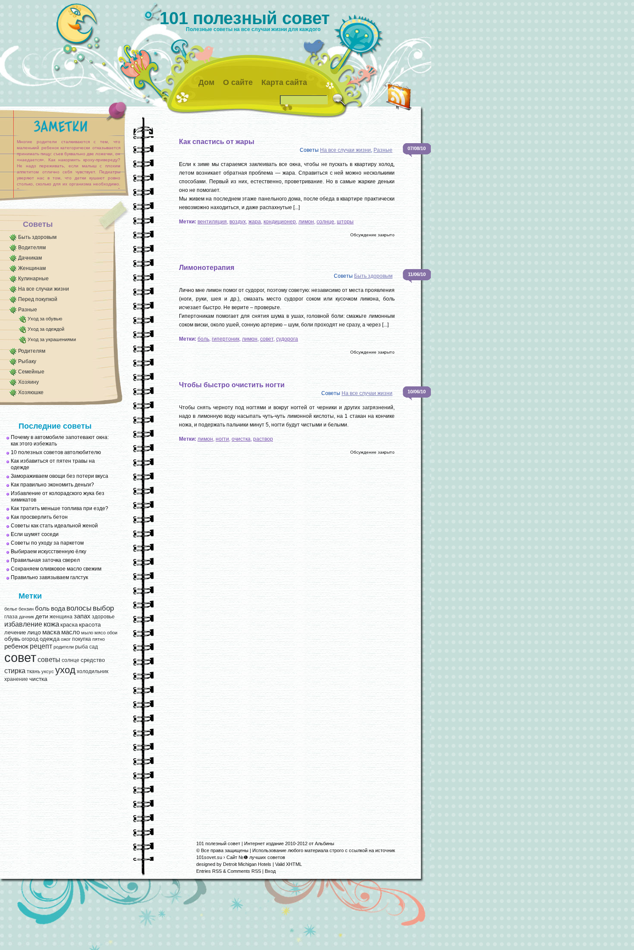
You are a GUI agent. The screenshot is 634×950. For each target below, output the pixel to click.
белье (10, 608)
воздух (237, 222)
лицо (34, 632)
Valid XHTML (288, 864)
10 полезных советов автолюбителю (56, 452)
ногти (222, 439)
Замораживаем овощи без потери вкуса (59, 476)
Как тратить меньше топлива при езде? (59, 508)
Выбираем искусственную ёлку (48, 552)
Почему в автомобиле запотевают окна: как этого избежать (60, 440)
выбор (103, 608)
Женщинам (32, 268)
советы (49, 659)
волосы (78, 608)
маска (51, 632)
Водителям (32, 248)
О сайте (238, 82)
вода (58, 608)
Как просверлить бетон (39, 517)
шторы (345, 222)
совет (20, 657)
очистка (241, 439)
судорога (287, 339)
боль (42, 608)
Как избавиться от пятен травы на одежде (53, 464)
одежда (50, 639)
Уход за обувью (45, 318)
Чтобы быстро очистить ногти (232, 385)
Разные (27, 310)
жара (254, 222)
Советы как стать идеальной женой (54, 526)
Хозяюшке (31, 392)
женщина (61, 617)
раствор (263, 439)
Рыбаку (27, 361)
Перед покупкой (37, 299)
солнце (70, 660)
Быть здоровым (37, 237)
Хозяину (28, 382)
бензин (26, 608)
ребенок (16, 646)
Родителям (31, 351)
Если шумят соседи (35, 534)
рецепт (41, 646)
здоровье (103, 617)
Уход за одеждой (46, 329)
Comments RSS (244, 871)
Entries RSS (209, 871)
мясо (100, 632)
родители (63, 646)
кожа (51, 624)
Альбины (324, 843)
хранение (16, 679)
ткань (33, 671)
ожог (66, 639)
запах (82, 616)
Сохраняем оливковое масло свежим (56, 569)
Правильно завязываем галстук (49, 577)
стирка (14, 670)
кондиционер (280, 222)
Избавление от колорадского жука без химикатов (57, 496)
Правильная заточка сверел (45, 560)
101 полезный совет (245, 18)
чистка (38, 679)
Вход (270, 871)
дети (41, 616)
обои (112, 632)
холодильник (92, 671)
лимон (306, 222)
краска (69, 624)
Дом (206, 82)
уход (65, 670)
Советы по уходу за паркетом (47, 543)
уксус (47, 671)
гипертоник (225, 339)
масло (70, 632)
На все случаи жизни (43, 289)
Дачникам (30, 258)
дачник (26, 616)
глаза (11, 617)
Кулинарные (33, 279)
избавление (23, 624)
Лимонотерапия (206, 267)
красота (90, 624)
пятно (98, 639)
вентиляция (212, 222)
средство (93, 660)
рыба (81, 647)
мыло (87, 632)
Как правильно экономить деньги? (52, 485)
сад (93, 647)
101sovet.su (209, 857)
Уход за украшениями (52, 339)
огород (30, 639)
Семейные (31, 372)
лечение (15, 632)
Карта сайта (284, 82)
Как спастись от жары (216, 141)
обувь (12, 639)
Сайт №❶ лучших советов (255, 857)
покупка (81, 639)
